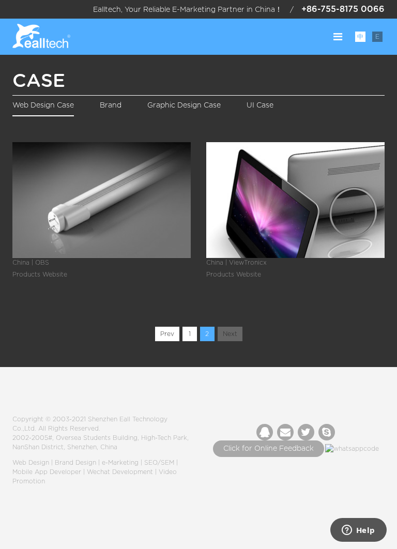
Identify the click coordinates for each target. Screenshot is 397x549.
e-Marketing (120, 463)
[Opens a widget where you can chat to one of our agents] (358, 531)
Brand (110, 105)
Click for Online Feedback (268, 448)
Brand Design (75, 463)
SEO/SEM (159, 463)
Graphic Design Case (184, 105)
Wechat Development (120, 472)
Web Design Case (43, 105)
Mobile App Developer (46, 472)
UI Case (260, 105)
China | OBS (30, 263)
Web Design (30, 463)
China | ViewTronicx (236, 263)
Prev (167, 334)
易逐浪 (41, 37)
